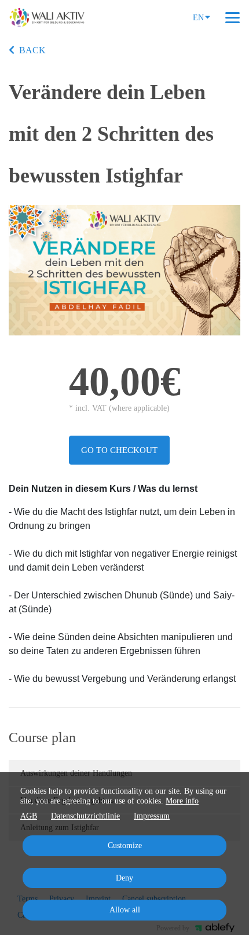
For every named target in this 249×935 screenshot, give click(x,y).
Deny (124, 878)
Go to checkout (119, 450)
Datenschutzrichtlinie (85, 816)
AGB (28, 816)
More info (182, 801)
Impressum (152, 816)
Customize (125, 845)
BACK (32, 50)
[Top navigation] (232, 17)
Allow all (124, 909)
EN (198, 17)
